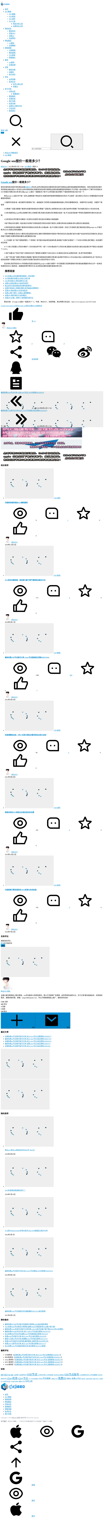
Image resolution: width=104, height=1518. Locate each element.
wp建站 (11, 43)
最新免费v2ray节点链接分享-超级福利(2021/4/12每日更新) (25, 1311)
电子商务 (12, 74)
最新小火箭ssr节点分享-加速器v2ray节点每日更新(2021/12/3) (26, 1339)
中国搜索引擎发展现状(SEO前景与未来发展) (21, 890)
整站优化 (12, 31)
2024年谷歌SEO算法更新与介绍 (16, 281)
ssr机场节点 (23, 1375)
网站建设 (8, 41)
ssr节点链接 (93, 1375)
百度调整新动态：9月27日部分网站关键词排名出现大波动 (25, 735)
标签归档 (12, 103)
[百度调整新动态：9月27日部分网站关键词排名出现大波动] (29, 730)
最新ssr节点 (22, 1381)
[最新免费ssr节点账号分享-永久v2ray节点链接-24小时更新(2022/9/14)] (29, 1267)
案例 (6, 60)
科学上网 (28, 1381)
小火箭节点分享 (6, 1381)
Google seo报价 (24, 306)
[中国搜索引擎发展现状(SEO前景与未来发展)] (29, 885)
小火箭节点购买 (14, 1381)
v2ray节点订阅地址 (33, 1378)
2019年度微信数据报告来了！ (15, 1190)
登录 (2, 130)
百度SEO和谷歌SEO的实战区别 (16, 290)
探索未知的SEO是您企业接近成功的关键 (19, 812)
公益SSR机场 (89, 1378)
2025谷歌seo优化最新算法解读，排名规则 (20, 276)
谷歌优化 (39, 306)
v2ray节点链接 (44, 1378)
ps (2, 1374)
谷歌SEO (28, 187)
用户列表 (12, 101)
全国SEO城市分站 (15, 106)
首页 (6, 9)
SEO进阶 (12, 19)
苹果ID (15, 86)
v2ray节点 (23, 1378)
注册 (6, 130)
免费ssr (68, 1378)
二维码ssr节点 (54, 1378)
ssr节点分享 (42, 1375)
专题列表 (12, 99)
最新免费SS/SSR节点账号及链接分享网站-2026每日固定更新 (26, 1324)
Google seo (6, 182)
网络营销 (8, 48)
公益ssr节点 (95, 1378)
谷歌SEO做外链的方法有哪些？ (16, 295)
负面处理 (12, 65)
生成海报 (34, 359)
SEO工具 (12, 21)
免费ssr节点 (76, 1378)
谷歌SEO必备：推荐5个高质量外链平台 (19, 298)
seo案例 (11, 62)
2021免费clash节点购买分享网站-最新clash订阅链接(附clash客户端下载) (30, 1326)
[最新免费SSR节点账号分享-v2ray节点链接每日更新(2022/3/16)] (29, 653)
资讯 (6, 77)
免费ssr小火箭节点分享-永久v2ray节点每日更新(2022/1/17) (25, 1343)
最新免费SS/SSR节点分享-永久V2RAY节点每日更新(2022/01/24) (27, 1331)
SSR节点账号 (71, 1374)
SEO (6, 1374)
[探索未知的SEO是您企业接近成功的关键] (29, 808)
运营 (6, 67)
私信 (68, 1027)
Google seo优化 (13, 306)
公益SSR (83, 1378)
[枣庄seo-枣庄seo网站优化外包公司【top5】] (29, 1146)
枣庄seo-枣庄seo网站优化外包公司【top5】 (20, 1150)
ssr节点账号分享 (84, 1375)
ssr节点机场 (49, 1375)
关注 (33, 1027)
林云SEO (4, 166)
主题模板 (12, 45)
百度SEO (12, 33)
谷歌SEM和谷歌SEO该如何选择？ (17, 283)
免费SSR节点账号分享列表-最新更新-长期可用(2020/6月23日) (26, 1341)
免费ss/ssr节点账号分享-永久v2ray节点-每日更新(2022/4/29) (25, 1336)
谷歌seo (11, 36)
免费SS (62, 1378)
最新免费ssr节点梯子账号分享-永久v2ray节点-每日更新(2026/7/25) (28, 1039)
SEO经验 (12, 16)
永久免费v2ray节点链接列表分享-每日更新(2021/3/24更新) (25, 1346)
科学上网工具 (18, 84)
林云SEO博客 (16, 1417)
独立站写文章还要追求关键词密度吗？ (18, 286)
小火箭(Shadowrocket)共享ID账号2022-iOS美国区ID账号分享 (26, 1230)
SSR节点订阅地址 (59, 1375)
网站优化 (8, 28)
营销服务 (12, 96)
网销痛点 (12, 57)
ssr (12, 1374)
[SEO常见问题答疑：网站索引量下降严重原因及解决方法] (29, 575)
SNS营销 (12, 55)
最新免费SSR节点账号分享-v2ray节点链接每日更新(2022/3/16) (27, 657)
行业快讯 (12, 108)
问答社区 (12, 91)
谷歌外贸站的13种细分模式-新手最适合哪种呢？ (22, 288)
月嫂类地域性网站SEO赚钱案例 (16, 502)
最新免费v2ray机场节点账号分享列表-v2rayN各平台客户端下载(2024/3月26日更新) (34, 1329)
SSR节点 (32, 1374)
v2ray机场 (11, 1378)
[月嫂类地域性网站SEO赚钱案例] (29, 498)
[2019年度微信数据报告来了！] (29, 1186)
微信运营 (12, 70)
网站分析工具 (18, 24)
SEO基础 (12, 14)
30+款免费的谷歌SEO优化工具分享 (17, 278)
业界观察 (12, 79)
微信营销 (12, 53)
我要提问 (16, 94)
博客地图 (8, 1409)
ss (9, 1374)
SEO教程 (8, 11)
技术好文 (12, 82)
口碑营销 (12, 50)
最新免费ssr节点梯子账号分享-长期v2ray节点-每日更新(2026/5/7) (27, 1044)
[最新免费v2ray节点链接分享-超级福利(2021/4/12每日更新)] (29, 1307)
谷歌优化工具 (18, 26)
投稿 (2, 133)
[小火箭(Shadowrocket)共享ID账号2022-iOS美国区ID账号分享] (29, 1227)
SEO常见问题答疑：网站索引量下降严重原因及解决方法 (25, 580)
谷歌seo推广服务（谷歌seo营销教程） (18, 293)
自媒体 (11, 72)
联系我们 (12, 111)
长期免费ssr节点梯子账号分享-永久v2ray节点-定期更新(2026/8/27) (28, 1036)
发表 (3, 945)
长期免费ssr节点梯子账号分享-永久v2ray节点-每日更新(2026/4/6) (27, 1046)
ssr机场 (16, 1375)
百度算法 (12, 38)
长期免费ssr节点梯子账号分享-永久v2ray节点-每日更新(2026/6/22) (28, 1041)
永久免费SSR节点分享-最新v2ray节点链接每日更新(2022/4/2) (26, 1334)
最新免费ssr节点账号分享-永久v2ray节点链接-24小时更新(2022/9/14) (29, 1271)
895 (70, 675)
